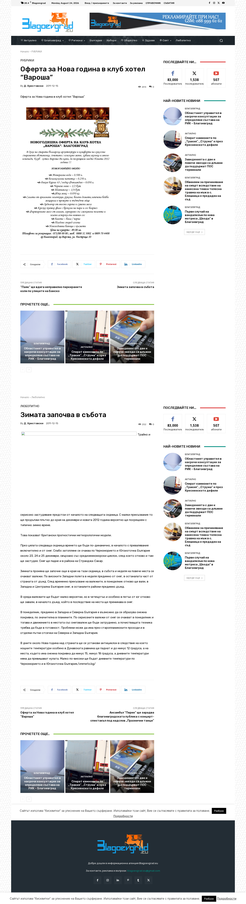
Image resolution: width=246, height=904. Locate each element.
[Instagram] (214, 3)
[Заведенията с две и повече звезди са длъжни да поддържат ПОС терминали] (132, 337)
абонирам (216, 71)
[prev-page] (22, 369)
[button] (221, 40)
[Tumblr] (138, 880)
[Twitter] (218, 3)
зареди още (193, 231)
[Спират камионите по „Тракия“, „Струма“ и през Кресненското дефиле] (87, 337)
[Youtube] (223, 3)
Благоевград (42, 344)
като (173, 71)
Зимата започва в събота (135, 287)
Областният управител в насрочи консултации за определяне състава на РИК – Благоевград (42, 353)
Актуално (87, 347)
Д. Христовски (33, 86)
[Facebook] (209, 3)
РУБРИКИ (37, 51)
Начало (24, 51)
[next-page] (29, 369)
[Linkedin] (118, 880)
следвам (194, 71)
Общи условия (66, 900)
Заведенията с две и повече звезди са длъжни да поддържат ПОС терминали (132, 353)
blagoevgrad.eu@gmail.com (143, 870)
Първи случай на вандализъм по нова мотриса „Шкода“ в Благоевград (199, 217)
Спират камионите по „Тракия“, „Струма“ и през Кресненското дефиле (87, 355)
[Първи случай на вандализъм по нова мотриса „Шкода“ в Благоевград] (172, 215)
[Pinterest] (128, 880)
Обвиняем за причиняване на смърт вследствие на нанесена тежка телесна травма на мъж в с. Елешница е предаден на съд (204, 190)
